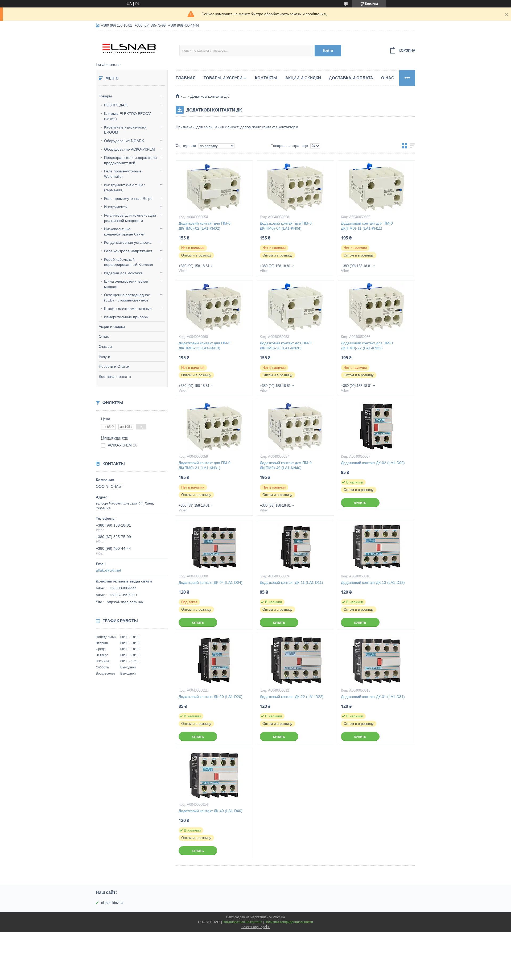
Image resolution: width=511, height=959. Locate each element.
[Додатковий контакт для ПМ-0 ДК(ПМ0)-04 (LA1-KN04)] (295, 187)
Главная (186, 78)
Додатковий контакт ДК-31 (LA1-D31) (373, 697)
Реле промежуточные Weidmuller (123, 174)
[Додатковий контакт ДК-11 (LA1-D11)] (295, 547)
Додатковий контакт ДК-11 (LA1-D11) (291, 582)
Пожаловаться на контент (242, 922)
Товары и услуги (223, 78)
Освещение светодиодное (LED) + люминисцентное (127, 297)
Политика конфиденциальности (289, 922)
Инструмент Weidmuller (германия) (124, 187)
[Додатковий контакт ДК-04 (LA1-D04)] (214, 547)
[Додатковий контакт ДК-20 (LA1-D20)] (214, 661)
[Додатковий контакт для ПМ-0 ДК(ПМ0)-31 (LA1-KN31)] (214, 427)
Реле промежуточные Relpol (128, 198)
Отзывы (105, 346)
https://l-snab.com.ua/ (125, 602)
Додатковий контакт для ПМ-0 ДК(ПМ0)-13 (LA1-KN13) (204, 345)
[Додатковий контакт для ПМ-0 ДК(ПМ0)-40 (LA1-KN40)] (295, 427)
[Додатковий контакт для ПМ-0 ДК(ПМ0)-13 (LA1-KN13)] (214, 307)
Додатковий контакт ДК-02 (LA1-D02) (373, 463)
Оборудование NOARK (124, 141)
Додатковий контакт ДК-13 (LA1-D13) (373, 582)
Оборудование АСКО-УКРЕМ (129, 149)
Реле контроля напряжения (128, 251)
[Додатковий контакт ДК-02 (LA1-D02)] (376, 427)
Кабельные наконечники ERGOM (125, 130)
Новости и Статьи (114, 366)
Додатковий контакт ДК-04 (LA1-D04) (210, 582)
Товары (105, 96)
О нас (104, 336)
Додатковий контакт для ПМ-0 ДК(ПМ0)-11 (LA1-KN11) (367, 225)
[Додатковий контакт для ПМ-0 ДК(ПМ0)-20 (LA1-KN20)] (295, 307)
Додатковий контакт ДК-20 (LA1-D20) (210, 697)
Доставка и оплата (115, 376)
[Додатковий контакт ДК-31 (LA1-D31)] (376, 661)
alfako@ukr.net (108, 570)
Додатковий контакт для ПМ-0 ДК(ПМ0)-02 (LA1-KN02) (204, 225)
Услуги (104, 356)
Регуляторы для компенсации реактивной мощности (130, 218)
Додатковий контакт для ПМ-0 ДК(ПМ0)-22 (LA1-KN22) (367, 345)
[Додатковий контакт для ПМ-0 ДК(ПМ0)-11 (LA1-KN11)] (376, 187)
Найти (328, 50)
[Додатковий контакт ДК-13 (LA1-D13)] (376, 547)
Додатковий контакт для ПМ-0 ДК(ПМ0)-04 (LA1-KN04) (286, 225)
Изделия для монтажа (123, 273)
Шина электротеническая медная (126, 284)
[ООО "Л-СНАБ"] (137, 47)
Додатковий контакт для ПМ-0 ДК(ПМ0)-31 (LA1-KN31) (204, 465)
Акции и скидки (112, 326)
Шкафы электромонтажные (128, 309)
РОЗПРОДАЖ (116, 105)
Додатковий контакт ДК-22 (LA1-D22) (292, 697)
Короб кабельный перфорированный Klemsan (128, 262)
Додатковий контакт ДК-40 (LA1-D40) (210, 811)
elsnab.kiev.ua (112, 903)
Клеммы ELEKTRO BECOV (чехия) (127, 116)
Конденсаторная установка (127, 242)
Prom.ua (279, 917)
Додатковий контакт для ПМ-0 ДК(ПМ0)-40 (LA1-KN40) (286, 465)
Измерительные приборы (126, 317)
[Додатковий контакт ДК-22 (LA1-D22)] (295, 661)
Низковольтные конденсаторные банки (124, 231)
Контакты (266, 78)
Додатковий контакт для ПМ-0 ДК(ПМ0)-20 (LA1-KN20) (286, 345)
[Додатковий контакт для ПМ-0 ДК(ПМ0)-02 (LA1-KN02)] (214, 187)
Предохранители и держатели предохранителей (130, 160)
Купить (360, 503)
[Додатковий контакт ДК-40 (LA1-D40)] (214, 775)
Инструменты (115, 207)
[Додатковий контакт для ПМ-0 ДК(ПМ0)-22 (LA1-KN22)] (376, 307)
